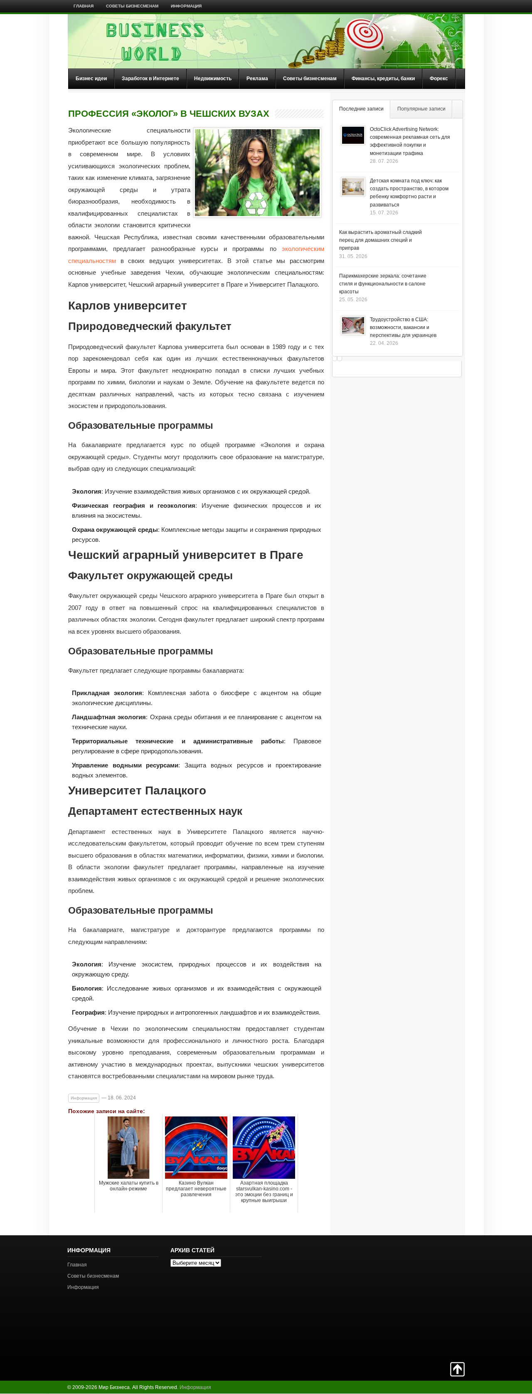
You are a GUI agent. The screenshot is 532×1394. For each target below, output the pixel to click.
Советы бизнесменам (132, 6)
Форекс (439, 78)
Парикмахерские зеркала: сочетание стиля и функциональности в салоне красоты (382, 284)
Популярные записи (421, 109)
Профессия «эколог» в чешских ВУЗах (168, 113)
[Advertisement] (435, 1298)
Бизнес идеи (91, 78)
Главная (84, 6)
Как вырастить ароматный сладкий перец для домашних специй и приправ (380, 240)
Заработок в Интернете (150, 78)
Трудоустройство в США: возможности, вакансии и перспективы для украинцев (403, 327)
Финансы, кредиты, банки (383, 78)
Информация (186, 6)
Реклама (257, 78)
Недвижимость (213, 78)
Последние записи (361, 109)
